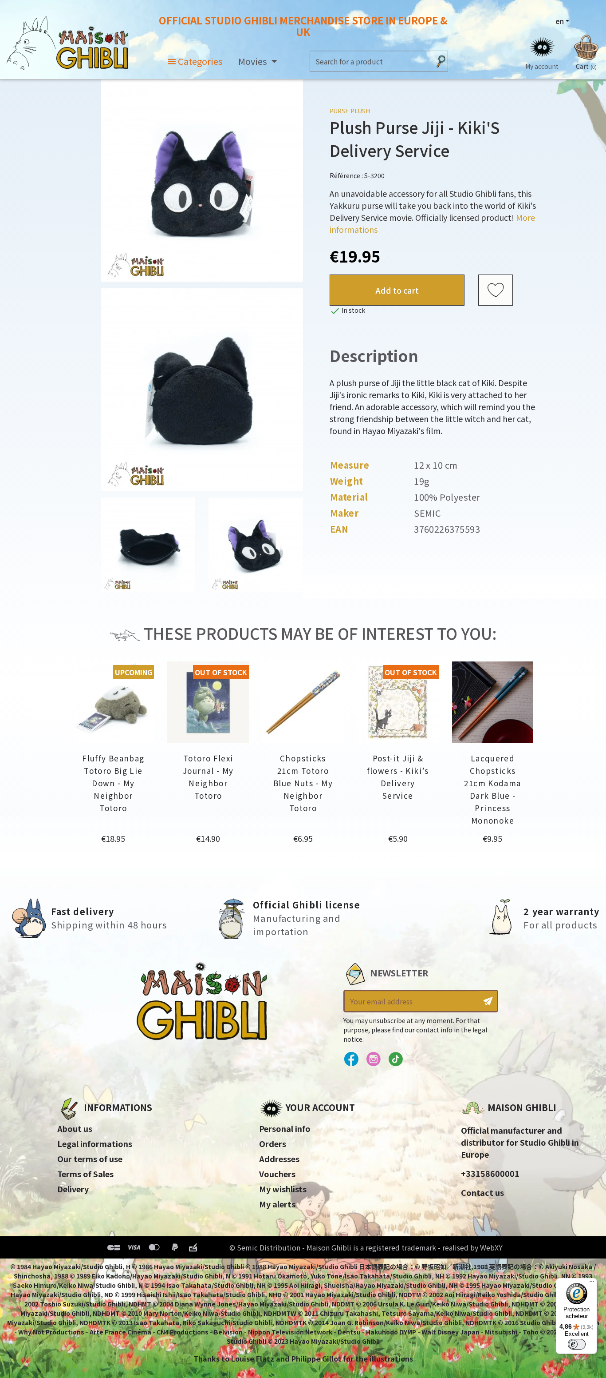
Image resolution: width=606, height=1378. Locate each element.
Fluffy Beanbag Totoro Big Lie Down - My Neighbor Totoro (113, 783)
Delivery (73, 1189)
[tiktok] (395, 1059)
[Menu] (591, 1283)
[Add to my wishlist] (495, 290)
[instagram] (373, 1059)
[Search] (441, 61)
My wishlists (283, 1189)
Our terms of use (89, 1158)
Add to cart (397, 290)
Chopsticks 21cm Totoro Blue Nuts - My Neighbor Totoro (303, 783)
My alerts (277, 1204)
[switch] (577, 1344)
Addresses (279, 1158)
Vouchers (277, 1173)
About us (74, 1128)
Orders (272, 1143)
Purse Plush (350, 111)
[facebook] (351, 1059)
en (559, 21)
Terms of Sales (85, 1173)
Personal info (285, 1128)
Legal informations (94, 1143)
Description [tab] (374, 355)
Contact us (482, 1192)
